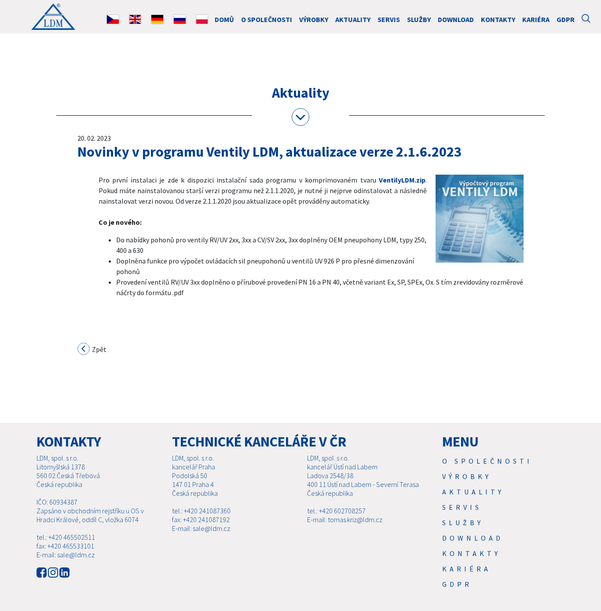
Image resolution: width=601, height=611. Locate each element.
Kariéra (536, 19)
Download (456, 19)
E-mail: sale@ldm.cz (66, 554)
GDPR (566, 19)
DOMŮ (224, 19)
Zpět (98, 349)
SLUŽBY (419, 19)
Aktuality (352, 19)
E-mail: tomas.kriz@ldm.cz (344, 519)
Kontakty (498, 19)
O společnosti (266, 19)
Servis (388, 19)
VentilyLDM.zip (402, 180)
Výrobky (313, 19)
